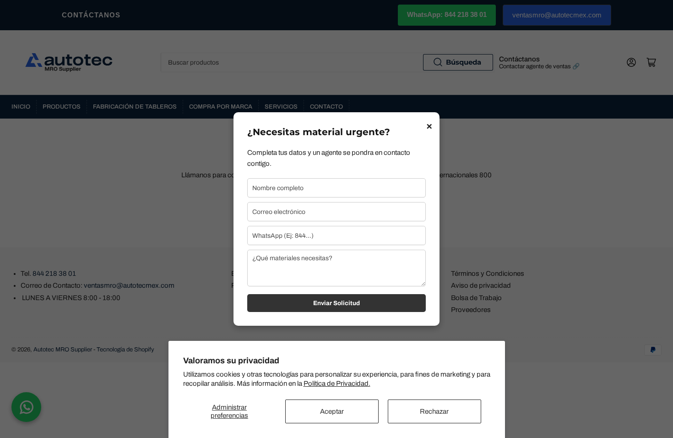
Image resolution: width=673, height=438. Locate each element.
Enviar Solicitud (336, 303)
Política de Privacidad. (337, 383)
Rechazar (434, 411)
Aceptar (332, 411)
